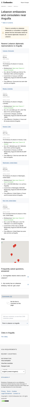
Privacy (3, 391)
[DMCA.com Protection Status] (5, 401)
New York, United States (9, 200)
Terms (9, 391)
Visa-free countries (7, 363)
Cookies (14, 391)
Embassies (3, 6)
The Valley (4, 336)
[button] (18, 261)
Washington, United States (10, 162)
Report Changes (25, 2)
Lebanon (10, 6)
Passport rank (5, 366)
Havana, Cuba (7, 126)
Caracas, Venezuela (8, 51)
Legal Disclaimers (6, 393)
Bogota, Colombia (8, 88)
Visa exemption (6, 360)
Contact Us (16, 393)
